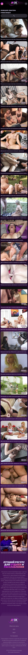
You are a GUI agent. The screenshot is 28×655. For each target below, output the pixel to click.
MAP (14, 632)
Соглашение (14, 636)
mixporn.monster (17, 650)
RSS (14, 629)
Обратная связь (14, 626)
